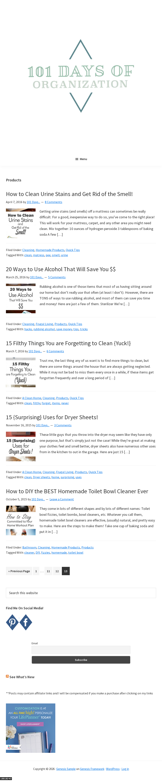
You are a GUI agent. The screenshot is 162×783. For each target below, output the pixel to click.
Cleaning (28, 250)
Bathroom (29, 547)
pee (48, 255)
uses (79, 477)
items (56, 403)
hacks (28, 329)
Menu (83, 159)
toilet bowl (75, 552)
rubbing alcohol (44, 329)
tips (76, 329)
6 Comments (55, 351)
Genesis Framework (92, 769)
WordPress (113, 769)
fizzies (45, 552)
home (55, 477)
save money (64, 329)
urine (64, 255)
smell (56, 255)
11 (49, 571)
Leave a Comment (62, 499)
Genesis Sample (66, 769)
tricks (84, 329)
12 (58, 571)
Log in (125, 769)
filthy (36, 403)
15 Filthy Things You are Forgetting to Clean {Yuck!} (68, 343)
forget (46, 403)
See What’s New (21, 677)
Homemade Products (50, 250)
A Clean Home (31, 398)
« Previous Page (19, 572)
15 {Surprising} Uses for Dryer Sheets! (52, 417)
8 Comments (53, 202)
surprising (67, 477)
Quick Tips (73, 250)
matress (38, 255)
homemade (59, 552)
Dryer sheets (41, 477)
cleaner (29, 552)
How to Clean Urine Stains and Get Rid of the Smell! (69, 194)
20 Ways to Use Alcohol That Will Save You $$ (61, 269)
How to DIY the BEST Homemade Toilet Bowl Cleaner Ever (77, 491)
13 (67, 571)
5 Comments (57, 277)
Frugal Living (44, 324)
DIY (38, 552)
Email (35, 643)
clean (28, 255)
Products (61, 324)
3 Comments (63, 425)
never (65, 403)
